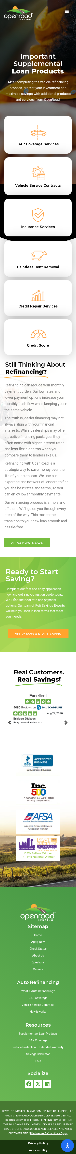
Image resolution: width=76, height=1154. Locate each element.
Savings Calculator (38, 1054)
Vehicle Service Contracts (38, 1004)
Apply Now (38, 941)
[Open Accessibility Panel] (67, 1145)
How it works (38, 1011)
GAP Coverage (38, 998)
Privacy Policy (38, 1143)
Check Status (38, 948)
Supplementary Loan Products (38, 1033)
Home (38, 935)
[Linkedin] (47, 1084)
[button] (66, 11)
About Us (38, 955)
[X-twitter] (38, 1084)
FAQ (38, 1061)
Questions (38, 962)
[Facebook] (29, 1084)
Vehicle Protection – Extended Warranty (38, 1047)
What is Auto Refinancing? (38, 991)
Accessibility (38, 1150)
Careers (38, 969)
